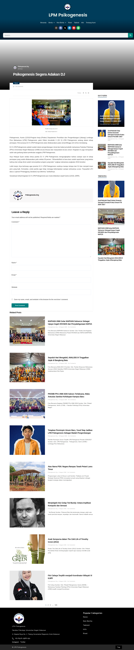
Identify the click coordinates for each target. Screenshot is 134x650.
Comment (15, 222)
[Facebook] (61, 28)
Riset (70, 22)
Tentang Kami (91, 22)
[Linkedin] (69, 28)
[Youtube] (74, 28)
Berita (51, 22)
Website (14, 287)
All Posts (20, 69)
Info (82, 22)
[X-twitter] (65, 28)
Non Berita (60, 22)
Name (14, 262)
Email (14, 275)
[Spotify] (78, 28)
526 (56, 605)
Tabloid (76, 22)
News (16, 83)
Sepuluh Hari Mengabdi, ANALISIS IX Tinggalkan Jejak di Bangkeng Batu (116, 165)
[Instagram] (56, 28)
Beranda (43, 22)
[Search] (130, 35)
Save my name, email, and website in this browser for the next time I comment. (41, 299)
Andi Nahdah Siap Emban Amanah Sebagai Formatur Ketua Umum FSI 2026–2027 (110, 118)
